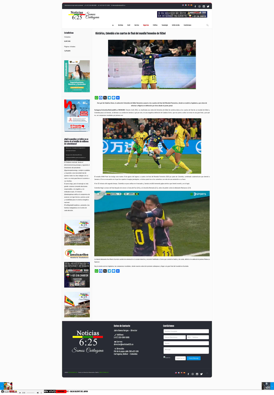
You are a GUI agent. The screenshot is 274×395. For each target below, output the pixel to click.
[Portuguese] (188, 5)
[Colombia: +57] (189, 337)
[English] (183, 5)
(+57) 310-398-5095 (91, 5)
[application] (77, 154)
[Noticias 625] (84, 15)
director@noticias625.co (119, 5)
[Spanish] (191, 5)
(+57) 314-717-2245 (104, 5)
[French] (186, 5)
